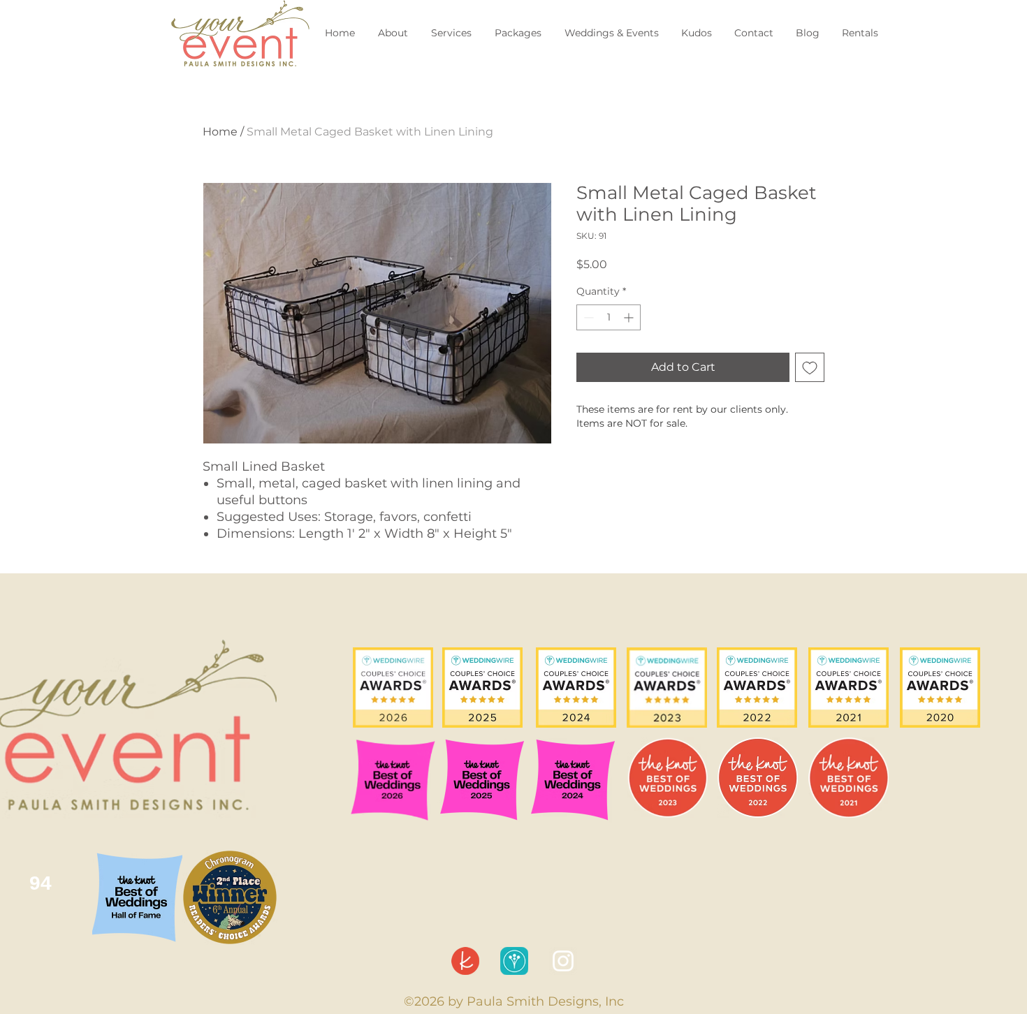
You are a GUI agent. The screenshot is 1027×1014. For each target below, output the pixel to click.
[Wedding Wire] (514, 961)
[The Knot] (465, 961)
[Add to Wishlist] (809, 367)
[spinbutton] (608, 317)
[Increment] (630, 317)
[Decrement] (587, 317)
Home (220, 131)
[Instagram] (563, 961)
